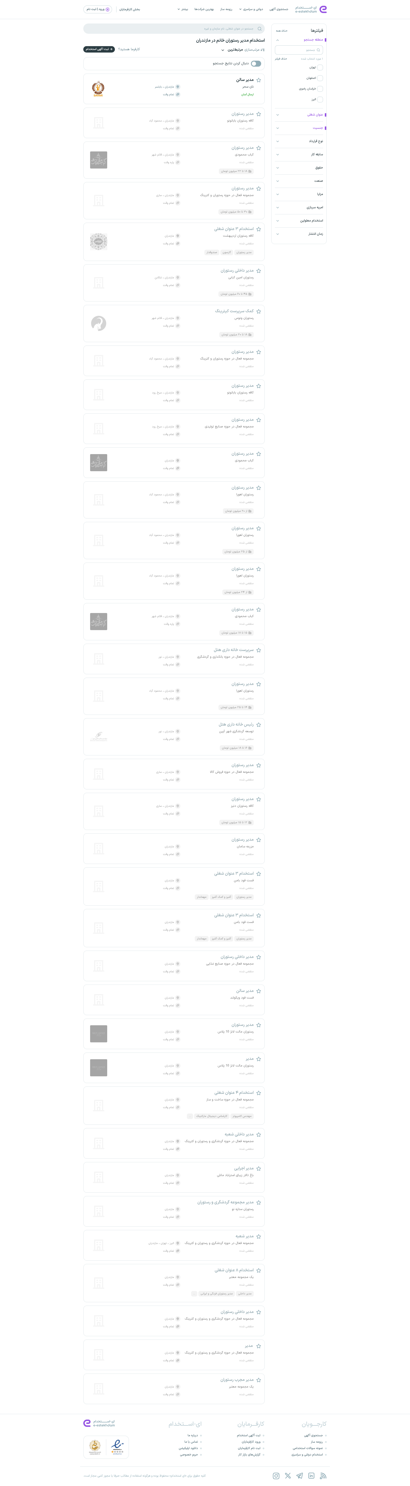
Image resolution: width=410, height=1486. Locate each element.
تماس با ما (191, 1442)
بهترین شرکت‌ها (204, 9)
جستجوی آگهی (278, 9)
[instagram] (276, 1476)
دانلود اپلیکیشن (188, 1448)
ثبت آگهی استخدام (98, 49)
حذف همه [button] (281, 31)
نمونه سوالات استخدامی (308, 1448)
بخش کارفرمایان (129, 9)
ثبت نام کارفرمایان (249, 1448)
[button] (299, 67)
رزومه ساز (226, 9)
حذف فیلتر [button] (281, 59)
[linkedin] (311, 1476)
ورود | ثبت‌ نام (96, 9)
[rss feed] (323, 1476)
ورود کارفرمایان (251, 1442)
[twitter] (287, 1476)
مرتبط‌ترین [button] (235, 50)
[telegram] (299, 1476)
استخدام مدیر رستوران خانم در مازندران (230, 40)
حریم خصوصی (189, 1454)
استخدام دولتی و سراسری (307, 1454)
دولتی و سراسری (253, 9)
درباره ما (193, 1435)
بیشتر (185, 9)
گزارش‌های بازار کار (249, 1454)
